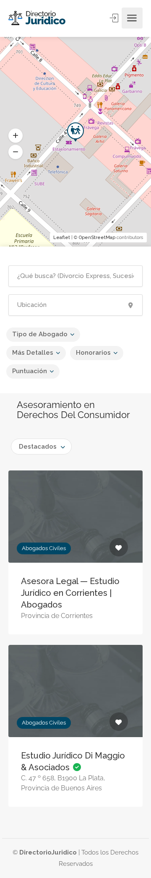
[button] (15, 152)
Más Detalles (32, 352)
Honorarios (93, 352)
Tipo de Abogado (40, 334)
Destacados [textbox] (38, 446)
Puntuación (29, 371)
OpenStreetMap (97, 237)
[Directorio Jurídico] (37, 18)
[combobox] (41, 447)
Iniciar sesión (115, 18)
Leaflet (61, 237)
